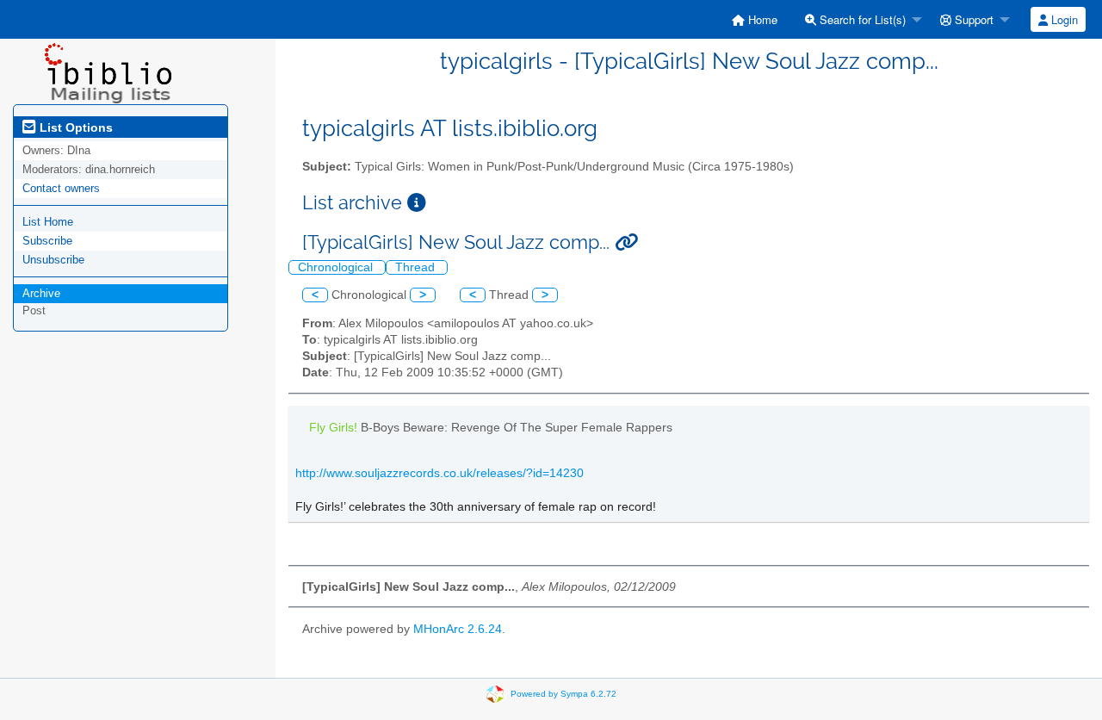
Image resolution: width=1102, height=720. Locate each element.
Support (972, 19)
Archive (41, 293)
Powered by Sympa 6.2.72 (563, 693)
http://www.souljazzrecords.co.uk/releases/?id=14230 (439, 473)
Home (761, 19)
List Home (47, 221)
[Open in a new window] (416, 203)
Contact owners (61, 188)
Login (1063, 19)
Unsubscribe (53, 259)
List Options (74, 127)
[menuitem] (754, 19)
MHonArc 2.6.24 (457, 629)
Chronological (337, 267)
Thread (416, 267)
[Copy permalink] (626, 242)
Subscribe (47, 240)
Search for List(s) (861, 19)
